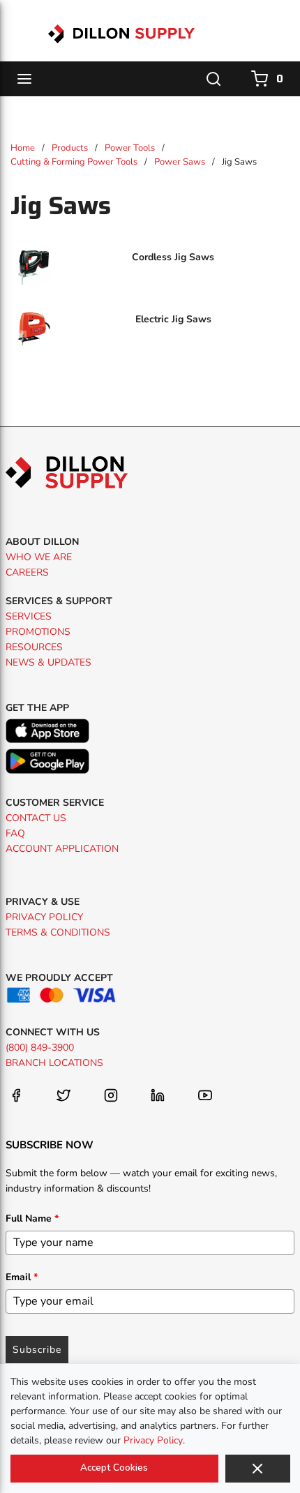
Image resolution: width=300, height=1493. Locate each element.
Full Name (32, 1218)
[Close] (257, 1469)
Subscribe (37, 1349)
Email (22, 1277)
